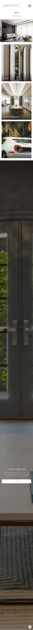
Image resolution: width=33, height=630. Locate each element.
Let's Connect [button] (16, 481)
